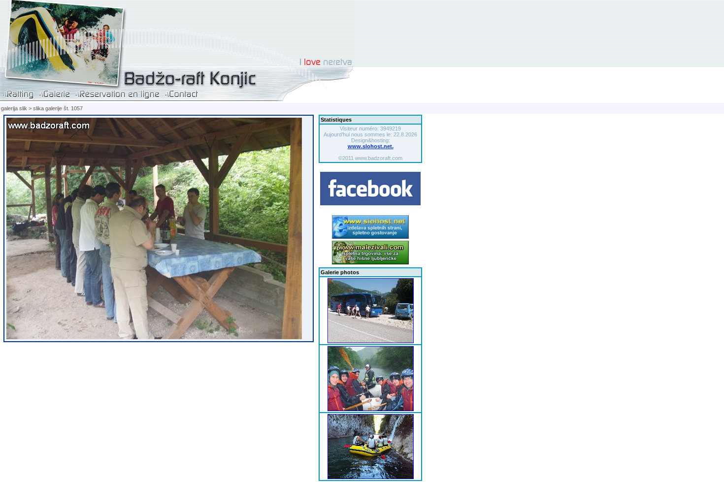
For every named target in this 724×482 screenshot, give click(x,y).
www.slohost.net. (371, 146)
